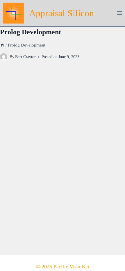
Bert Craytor (25, 56)
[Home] (2, 44)
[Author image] (3, 56)
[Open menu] (119, 12)
